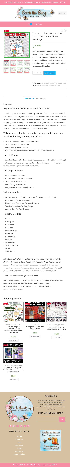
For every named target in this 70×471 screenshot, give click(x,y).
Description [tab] (29, 99)
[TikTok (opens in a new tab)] (64, 2)
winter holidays (55, 85)
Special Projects (55, 83)
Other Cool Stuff (44, 83)
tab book (47, 85)
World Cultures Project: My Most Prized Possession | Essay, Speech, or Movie (13, 370)
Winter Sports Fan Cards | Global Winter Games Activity (56, 329)
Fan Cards (49, 324)
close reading (40, 85)
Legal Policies (19, 454)
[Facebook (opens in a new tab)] (57, 2)
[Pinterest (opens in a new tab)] (60, 2)
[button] (27, 34)
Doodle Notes (8, 324)
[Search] (62, 419)
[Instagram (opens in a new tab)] (62, 2)
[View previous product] (62, 30)
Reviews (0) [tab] (41, 99)
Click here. (35, 275)
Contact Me (19, 451)
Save (7, 31)
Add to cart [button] (13, 340)
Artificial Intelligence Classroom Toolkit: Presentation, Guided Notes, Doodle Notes (13, 329)
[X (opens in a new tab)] (55, 2)
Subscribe (19, 445)
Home (19, 436)
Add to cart (49, 73)
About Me (19, 439)
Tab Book (63, 83)
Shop (19, 448)
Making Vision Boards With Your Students (35, 328)
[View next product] (65, 30)
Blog (19, 442)
